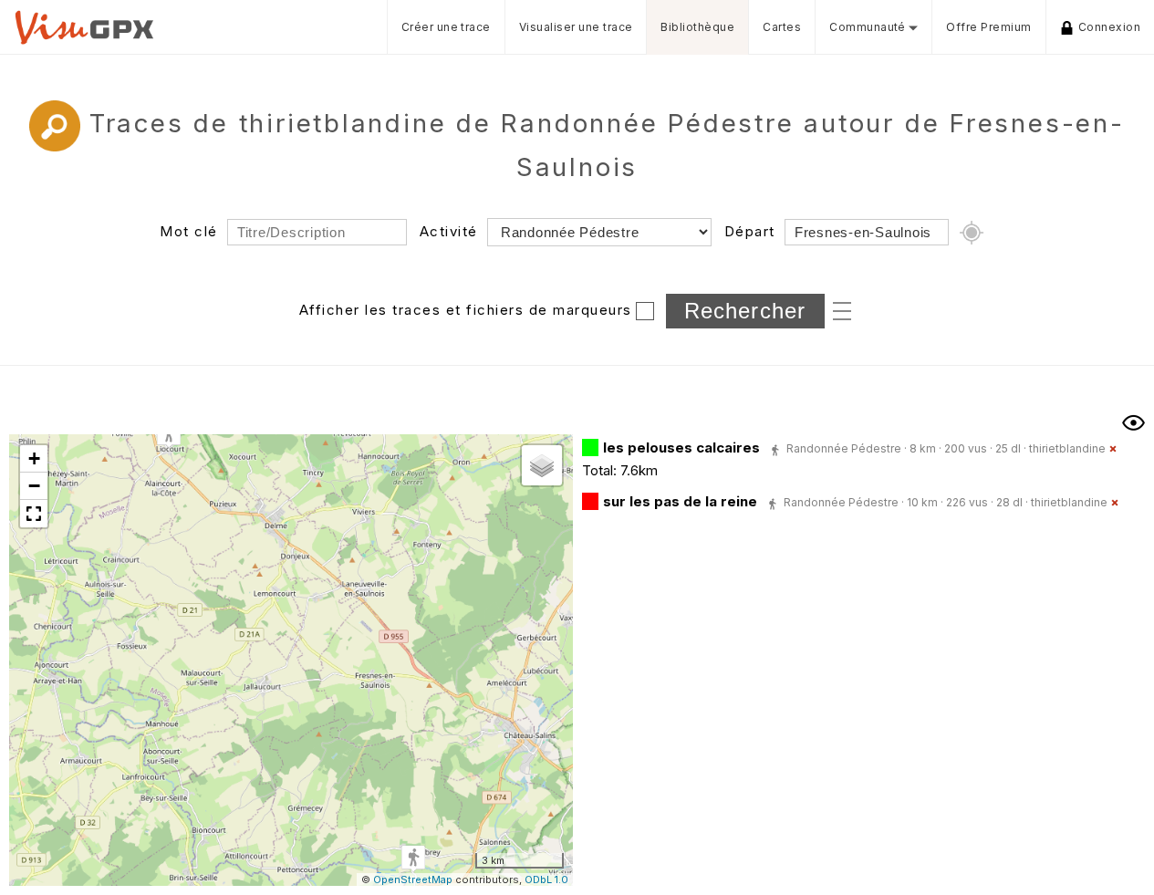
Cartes (782, 27)
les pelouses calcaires (681, 447)
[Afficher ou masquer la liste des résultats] (1133, 422)
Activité (449, 231)
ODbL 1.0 (546, 879)
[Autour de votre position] (971, 232)
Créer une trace (446, 27)
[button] (168, 434)
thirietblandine (1067, 448)
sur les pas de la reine (680, 501)
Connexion (1109, 27)
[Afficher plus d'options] (842, 309)
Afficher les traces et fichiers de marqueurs (465, 309)
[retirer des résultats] (1113, 449)
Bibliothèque (697, 27)
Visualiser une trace (576, 27)
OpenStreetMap (412, 879)
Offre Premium (988, 27)
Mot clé (189, 231)
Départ (749, 231)
